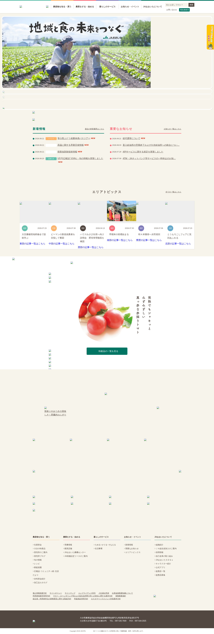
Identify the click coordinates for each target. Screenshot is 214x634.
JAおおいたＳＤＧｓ (164, 560)
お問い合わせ (171, 10)
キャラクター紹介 (163, 564)
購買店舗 (68, 548)
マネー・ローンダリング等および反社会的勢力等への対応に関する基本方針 (83, 596)
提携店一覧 (160, 571)
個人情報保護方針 (40, 593)
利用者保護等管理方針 (41, 596)
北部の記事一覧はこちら (178, 243)
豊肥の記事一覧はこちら (149, 240)
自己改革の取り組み (164, 556)
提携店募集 (160, 575)
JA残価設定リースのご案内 (76, 556)
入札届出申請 (104, 593)
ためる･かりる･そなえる (105, 545)
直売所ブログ (39, 556)
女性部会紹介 (39, 579)
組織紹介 (159, 545)
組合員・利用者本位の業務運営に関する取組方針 (52, 599)
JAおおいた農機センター (75, 552)
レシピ (37, 564)
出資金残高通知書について (122, 593)
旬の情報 (38, 560)
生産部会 (38, 545)
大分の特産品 (39, 548)
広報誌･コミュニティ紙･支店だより (46, 573)
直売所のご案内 (40, 552)
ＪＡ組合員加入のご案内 (166, 548)
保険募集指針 (120, 596)
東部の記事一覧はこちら (32, 243)
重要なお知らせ (132, 548)
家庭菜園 (38, 567)
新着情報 (129, 545)
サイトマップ (70, 593)
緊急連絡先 (184, 10)
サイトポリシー (56, 593)
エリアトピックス (132, 552)
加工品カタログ (40, 582)
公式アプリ (160, 567)
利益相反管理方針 (81, 599)
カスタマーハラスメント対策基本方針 (106, 599)
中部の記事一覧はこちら (61, 243)
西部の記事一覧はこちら (91, 247)
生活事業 (98, 548)
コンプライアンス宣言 (87, 593)
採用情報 (159, 552)
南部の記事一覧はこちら (120, 240)
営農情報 (68, 545)
